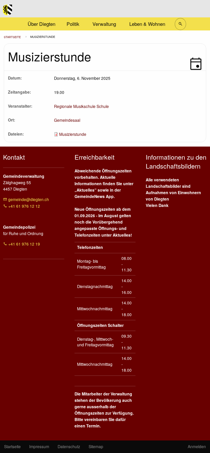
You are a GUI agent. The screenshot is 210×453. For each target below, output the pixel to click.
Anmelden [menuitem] (197, 446)
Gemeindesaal (67, 120)
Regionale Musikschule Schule (81, 106)
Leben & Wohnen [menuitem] (147, 23)
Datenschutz (69, 446)
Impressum (39, 446)
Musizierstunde (72, 134)
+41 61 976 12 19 (24, 244)
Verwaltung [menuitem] (104, 23)
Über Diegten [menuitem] (41, 23)
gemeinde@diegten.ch (28, 199)
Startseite (12, 37)
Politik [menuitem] (73, 23)
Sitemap (96, 446)
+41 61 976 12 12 (24, 206)
